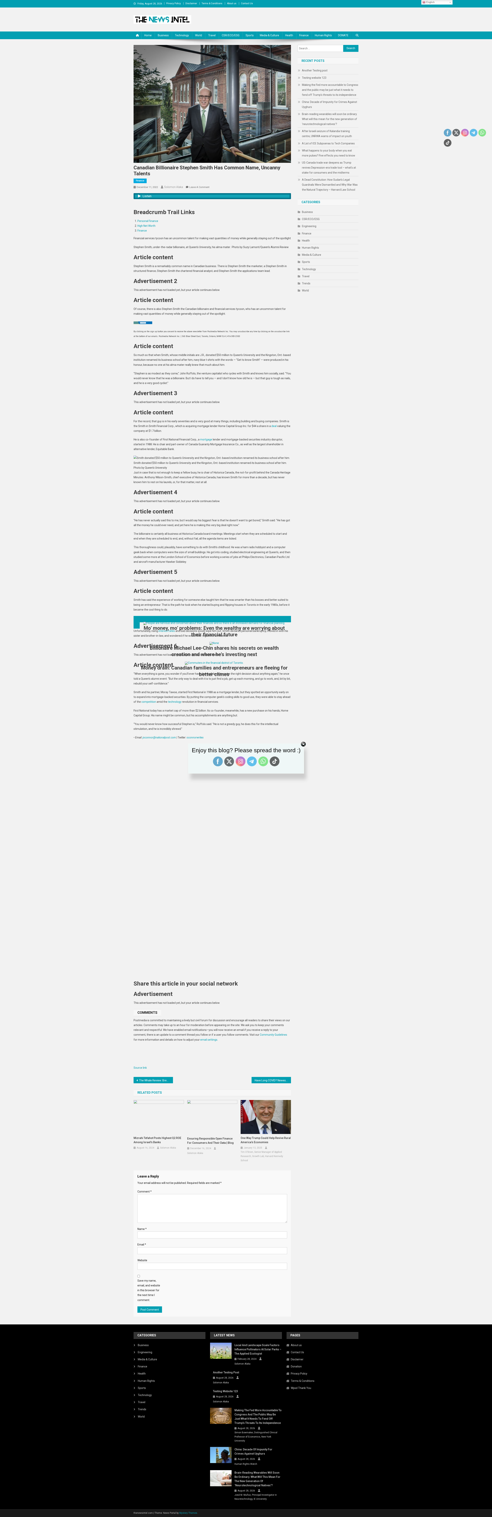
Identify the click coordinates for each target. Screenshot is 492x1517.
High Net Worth (146, 225)
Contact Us (247, 3)
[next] (137, 625)
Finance (304, 35)
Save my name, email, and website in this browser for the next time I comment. (148, 1290)
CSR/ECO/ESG (230, 35)
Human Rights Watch (245, 1464)
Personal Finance (147, 221)
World (198, 35)
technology (174, 701)
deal (274, 426)
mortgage (206, 439)
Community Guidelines (273, 1034)
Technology (182, 35)
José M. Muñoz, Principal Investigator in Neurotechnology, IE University (255, 1497)
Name (142, 1229)
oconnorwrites (195, 737)
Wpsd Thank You (301, 1388)
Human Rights (323, 35)
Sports (250, 35)
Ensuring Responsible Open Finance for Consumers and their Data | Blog (210, 1140)
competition (148, 701)
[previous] (212, 619)
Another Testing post (314, 70)
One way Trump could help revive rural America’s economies (266, 1140)
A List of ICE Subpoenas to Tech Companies (328, 143)
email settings (208, 1039)
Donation (296, 1366)
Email (141, 1244)
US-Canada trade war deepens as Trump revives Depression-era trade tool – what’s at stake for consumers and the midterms (329, 167)
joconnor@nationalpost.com (159, 737)
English (430, 2)
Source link (140, 1067)
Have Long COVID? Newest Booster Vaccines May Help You (273, 1080)
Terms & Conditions (212, 3)
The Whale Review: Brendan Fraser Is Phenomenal (156, 1080)
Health (289, 35)
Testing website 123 (314, 77)
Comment (144, 1191)
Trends (306, 283)
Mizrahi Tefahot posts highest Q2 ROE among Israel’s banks (157, 1140)
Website (142, 1260)
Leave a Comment (199, 187)
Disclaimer (191, 3)
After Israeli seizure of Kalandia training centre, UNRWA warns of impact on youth (327, 134)
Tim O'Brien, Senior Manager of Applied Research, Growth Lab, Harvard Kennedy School (262, 1156)
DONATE (343, 35)
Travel (212, 35)
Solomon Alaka (173, 187)
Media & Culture (269, 35)
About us (231, 3)
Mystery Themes (188, 1513)
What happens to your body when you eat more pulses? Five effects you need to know (328, 153)
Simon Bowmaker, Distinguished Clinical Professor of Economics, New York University (255, 1436)
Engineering (309, 226)
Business (163, 35)
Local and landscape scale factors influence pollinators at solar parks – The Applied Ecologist (257, 1349)
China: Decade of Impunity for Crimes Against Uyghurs (329, 104)
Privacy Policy (173, 3)
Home (148, 35)
